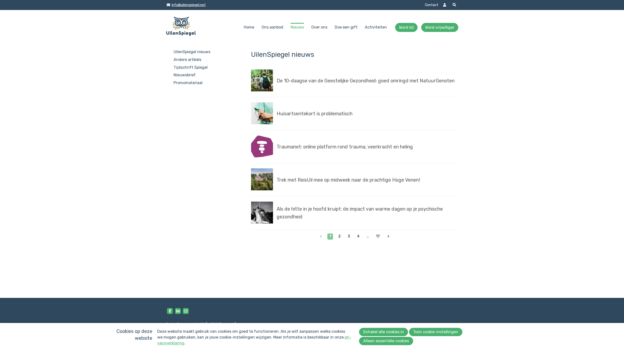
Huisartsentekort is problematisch (314, 114)
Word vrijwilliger (439, 27)
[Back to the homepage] (181, 27)
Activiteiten (376, 27)
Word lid (406, 27)
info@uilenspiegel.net (188, 5)
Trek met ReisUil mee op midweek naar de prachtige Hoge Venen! (348, 180)
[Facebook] (170, 311)
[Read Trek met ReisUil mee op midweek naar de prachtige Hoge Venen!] (262, 180)
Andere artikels (187, 59)
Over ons (319, 27)
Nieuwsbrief (185, 75)
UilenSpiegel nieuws (192, 51)
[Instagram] (186, 311)
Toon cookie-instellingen (435, 332)
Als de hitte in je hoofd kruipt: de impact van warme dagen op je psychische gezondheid (360, 213)
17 (378, 236)
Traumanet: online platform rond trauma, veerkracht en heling (345, 147)
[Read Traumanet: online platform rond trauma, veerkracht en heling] (262, 147)
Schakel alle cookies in (383, 332)
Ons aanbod (272, 27)
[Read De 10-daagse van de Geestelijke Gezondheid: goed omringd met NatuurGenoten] (262, 81)
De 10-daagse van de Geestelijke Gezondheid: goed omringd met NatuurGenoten (366, 81)
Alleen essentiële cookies (386, 341)
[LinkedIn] (178, 311)
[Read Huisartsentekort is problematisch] (262, 114)
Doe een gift (346, 27)
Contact (431, 5)
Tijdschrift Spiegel (191, 67)
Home (249, 27)
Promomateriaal (188, 82)
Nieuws (297, 27)
